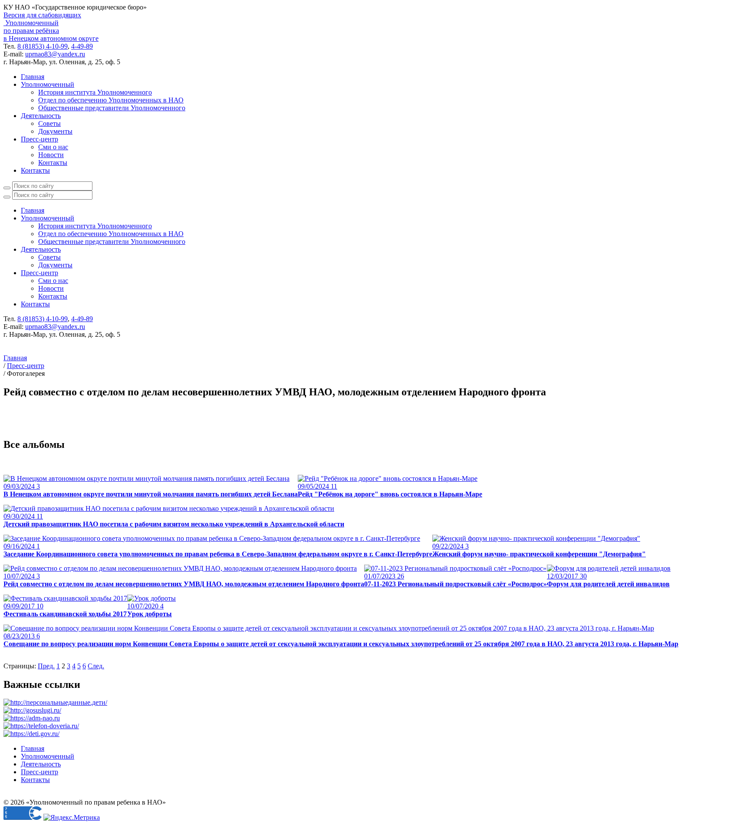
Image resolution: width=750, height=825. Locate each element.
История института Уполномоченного (95, 92)
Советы (49, 123)
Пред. (46, 666)
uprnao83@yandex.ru (55, 54)
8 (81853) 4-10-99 (42, 46)
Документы (55, 131)
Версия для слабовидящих (42, 15)
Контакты (52, 162)
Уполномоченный (47, 84)
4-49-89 (82, 46)
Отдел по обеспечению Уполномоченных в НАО (111, 100)
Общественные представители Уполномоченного (111, 108)
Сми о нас (53, 147)
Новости (51, 154)
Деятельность (41, 115)
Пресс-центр (39, 139)
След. (96, 666)
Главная (32, 76)
